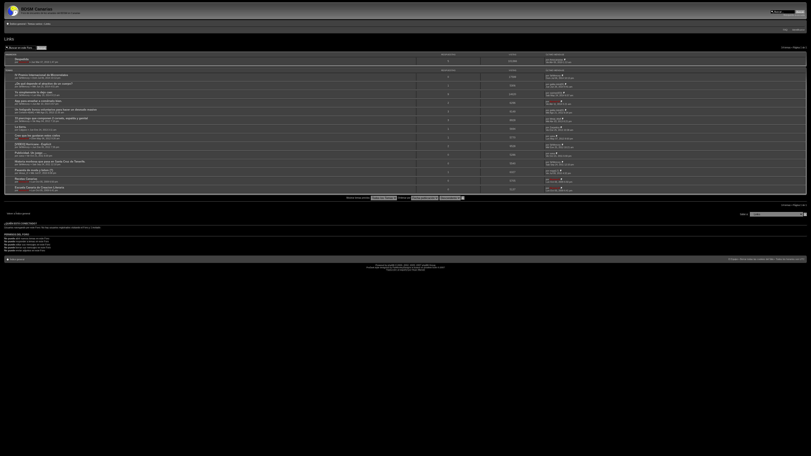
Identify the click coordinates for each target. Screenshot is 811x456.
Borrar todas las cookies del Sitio (757, 259)
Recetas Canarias (26, 178)
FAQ (785, 29)
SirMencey (24, 78)
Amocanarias (556, 59)
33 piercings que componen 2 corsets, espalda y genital (51, 118)
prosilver (428, 267)
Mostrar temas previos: (358, 197)
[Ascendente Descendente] (452, 197)
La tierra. (20, 127)
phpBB (391, 265)
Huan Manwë (418, 270)
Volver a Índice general (18, 213)
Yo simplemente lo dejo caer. (34, 92)
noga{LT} (554, 170)
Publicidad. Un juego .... (31, 152)
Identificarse (798, 29)
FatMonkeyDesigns (402, 267)
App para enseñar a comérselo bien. (38, 101)
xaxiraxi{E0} (556, 93)
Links (47, 24)
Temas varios (35, 24)
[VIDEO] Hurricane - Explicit (33, 144)
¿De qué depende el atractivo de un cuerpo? (44, 83)
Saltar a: (744, 214)
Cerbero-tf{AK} (26, 112)
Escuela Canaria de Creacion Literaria (39, 187)
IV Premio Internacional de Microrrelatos (41, 75)
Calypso (23, 130)
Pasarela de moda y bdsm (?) (34, 170)
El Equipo (733, 259)
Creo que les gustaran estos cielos (37, 135)
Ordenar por (404, 197)
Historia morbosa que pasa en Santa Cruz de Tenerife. (50, 161)
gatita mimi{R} (557, 84)
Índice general (18, 24)
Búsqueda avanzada (794, 15)
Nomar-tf (24, 62)
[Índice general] (13, 10)
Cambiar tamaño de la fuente (802, 23)
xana (552, 136)
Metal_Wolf (555, 119)
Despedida (22, 59)
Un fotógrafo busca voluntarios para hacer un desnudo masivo (56, 109)
